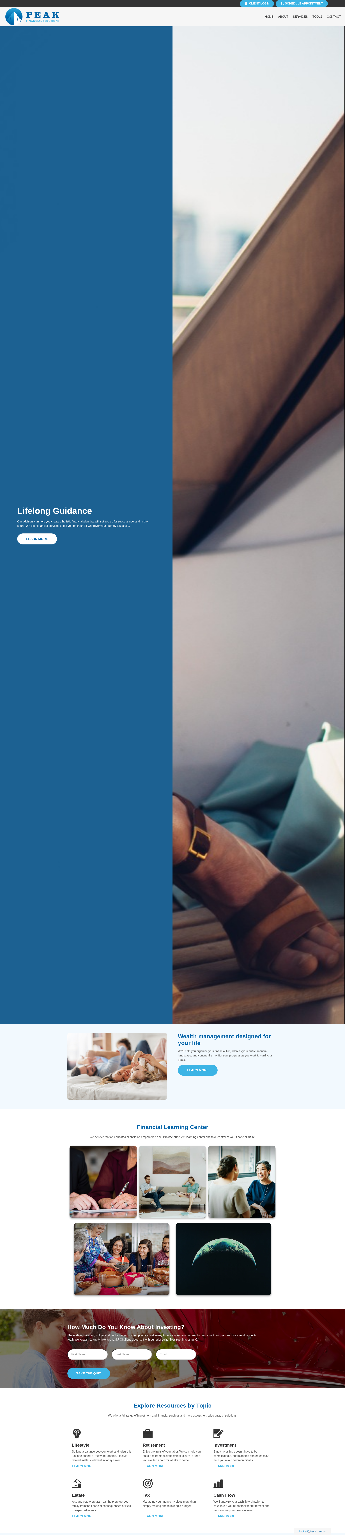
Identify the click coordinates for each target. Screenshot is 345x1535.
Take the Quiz (88, 1373)
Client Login (259, 3)
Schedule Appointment (304, 3)
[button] (269, 17)
